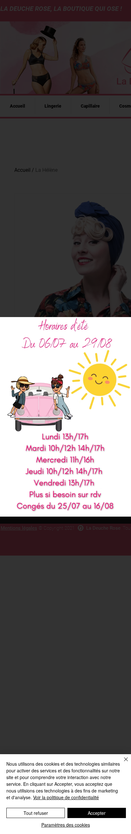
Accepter (97, 813)
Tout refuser (36, 813)
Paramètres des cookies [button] (65, 825)
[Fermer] (122, 763)
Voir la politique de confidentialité (66, 797)
